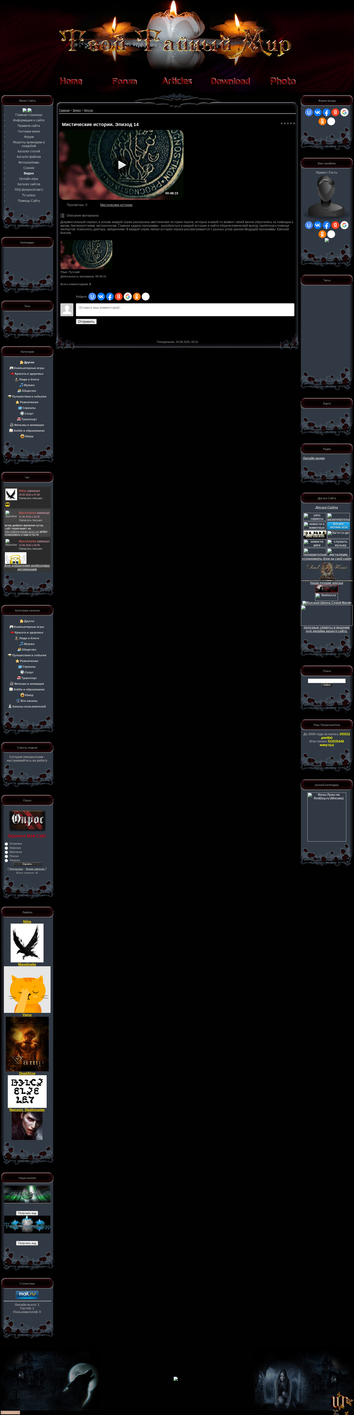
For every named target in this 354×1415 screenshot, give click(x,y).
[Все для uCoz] (338, 528)
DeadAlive (27, 1073)
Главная (64, 110)
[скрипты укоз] (314, 520)
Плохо (14, 856)
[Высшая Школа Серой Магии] (326, 603)
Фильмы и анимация (29, 424)
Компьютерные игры (29, 368)
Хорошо (15, 847)
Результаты (16, 869)
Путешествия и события (29, 396)
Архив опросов (35, 869)
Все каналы (29, 700)
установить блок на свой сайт (326, 559)
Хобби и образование (29, 430)
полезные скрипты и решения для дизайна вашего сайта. (327, 629)
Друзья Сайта (326, 507)
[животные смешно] (314, 528)
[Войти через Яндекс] (119, 296)
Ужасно (15, 860)
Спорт (29, 413)
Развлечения (29, 402)
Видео (77, 110)
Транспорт (29, 419)
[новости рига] (314, 546)
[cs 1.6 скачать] (314, 537)
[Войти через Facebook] (110, 296)
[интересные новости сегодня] (314, 555)
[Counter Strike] (338, 537)
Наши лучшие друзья (326, 583)
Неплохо (16, 851)
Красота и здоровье (29, 373)
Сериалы (29, 407)
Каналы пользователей (29, 706)
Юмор (29, 436)
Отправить (86, 321)
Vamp (27, 1015)
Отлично (16, 843)
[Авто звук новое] (338, 555)
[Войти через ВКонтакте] (101, 296)
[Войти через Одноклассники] (137, 296)
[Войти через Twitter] (146, 296)
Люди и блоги (29, 379)
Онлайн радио (314, 458)
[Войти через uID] (92, 296)
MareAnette (27, 964)
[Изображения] (86, 254)
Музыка (29, 385)
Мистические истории (116, 205)
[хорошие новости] (338, 520)
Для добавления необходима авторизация (27, 567)
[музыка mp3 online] (338, 546)
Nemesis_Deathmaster (27, 1110)
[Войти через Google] (128, 296)
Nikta (27, 922)
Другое (29, 362)
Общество (29, 390)
